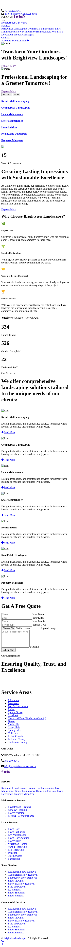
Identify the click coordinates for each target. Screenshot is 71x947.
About (11, 22)
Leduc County (15, 736)
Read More (9, 432)
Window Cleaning (17, 809)
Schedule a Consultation (14, 40)
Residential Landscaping (14, 28)
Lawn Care (14, 829)
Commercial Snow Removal (22, 874)
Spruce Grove (15, 712)
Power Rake (14, 840)
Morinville (13, 724)
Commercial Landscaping (41, 28)
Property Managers (24, 34)
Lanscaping (14, 858)
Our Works (21, 22)
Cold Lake (13, 733)
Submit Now (8, 650)
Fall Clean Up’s (16, 849)
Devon (11, 721)
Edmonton (13, 700)
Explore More (8, 65)
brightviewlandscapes (15, 938)
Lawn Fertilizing (16, 832)
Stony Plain (14, 727)
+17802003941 (13, 10)
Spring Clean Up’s (17, 846)
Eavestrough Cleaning (19, 806)
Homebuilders (43, 31)
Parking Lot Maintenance (21, 815)
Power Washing (16, 812)
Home (4, 22)
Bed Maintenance (17, 834)
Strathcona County (17, 742)
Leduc (11, 709)
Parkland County (17, 739)
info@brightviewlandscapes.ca (21, 13)
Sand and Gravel (16, 886)
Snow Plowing (15, 880)
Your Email (38, 617)
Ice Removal (14, 889)
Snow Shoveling (16, 892)
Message (34, 646)
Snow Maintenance (25, 31)
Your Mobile (39, 621)
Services (5, 25)
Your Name (38, 614)
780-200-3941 (11, 760)
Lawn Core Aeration (18, 837)
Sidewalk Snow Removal (21, 883)
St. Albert (13, 715)
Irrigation (13, 852)
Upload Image (48, 628)
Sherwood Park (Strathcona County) (27, 718)
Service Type (39, 624)
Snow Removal (16, 895)
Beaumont (13, 703)
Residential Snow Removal (22, 871)
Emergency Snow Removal (22, 877)
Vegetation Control (18, 843)
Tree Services (15, 855)
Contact (5, 37)
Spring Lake (14, 730)
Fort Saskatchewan (18, 706)
